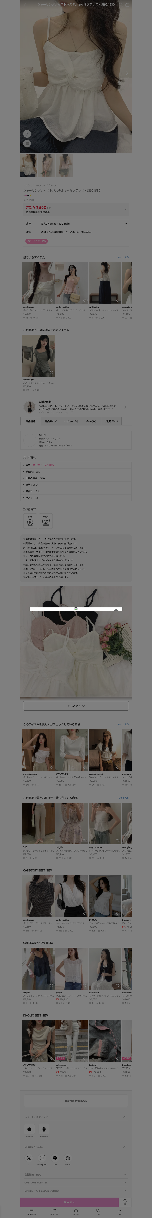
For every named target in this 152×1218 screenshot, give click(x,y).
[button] (76, 608)
